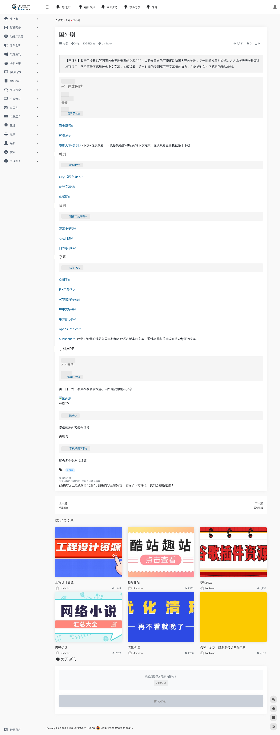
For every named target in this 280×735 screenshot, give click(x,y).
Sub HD (73, 267)
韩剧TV (73, 164)
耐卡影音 (65, 125)
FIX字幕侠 (66, 289)
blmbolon (107, 43)
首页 (60, 20)
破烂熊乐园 (66, 319)
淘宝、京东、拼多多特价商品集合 (223, 647)
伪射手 (63, 279)
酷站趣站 (134, 582)
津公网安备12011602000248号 (117, 728)
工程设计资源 (64, 582)
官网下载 (72, 377)
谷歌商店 (206, 582)
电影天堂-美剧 (69, 145)
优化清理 (134, 647)
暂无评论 (68, 659)
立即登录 (161, 682)
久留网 (69, 728)
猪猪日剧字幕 (77, 216)
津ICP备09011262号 (84, 728)
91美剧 (63, 135)
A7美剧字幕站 (68, 299)
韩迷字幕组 (66, 187)
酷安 (72, 415)
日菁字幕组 (66, 248)
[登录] (275, 7)
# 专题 (70, 470)
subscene (66, 339)
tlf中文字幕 (66, 309)
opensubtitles (68, 329)
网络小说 (61, 647)
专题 (68, 20)
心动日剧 (65, 238)
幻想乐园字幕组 (69, 177)
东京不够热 (66, 228)
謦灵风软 (72, 113)
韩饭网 (63, 196)
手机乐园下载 (77, 448)
